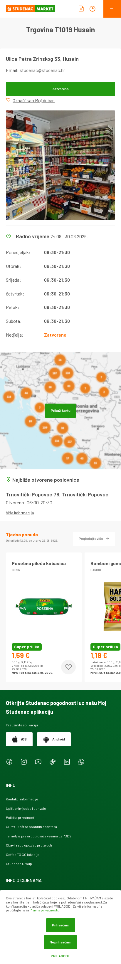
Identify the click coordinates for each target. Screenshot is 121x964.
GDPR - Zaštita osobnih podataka (31, 826)
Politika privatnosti (20, 817)
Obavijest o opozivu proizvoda (29, 845)
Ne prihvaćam (60, 942)
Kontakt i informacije (22, 799)
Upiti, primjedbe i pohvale (26, 808)
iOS (24, 739)
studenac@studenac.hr (42, 70)
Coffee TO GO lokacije (22, 854)
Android (58, 739)
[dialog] (60, 927)
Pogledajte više (91, 538)
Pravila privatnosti (44, 910)
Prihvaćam (60, 925)
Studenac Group (19, 863)
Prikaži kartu (60, 410)
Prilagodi (60, 956)
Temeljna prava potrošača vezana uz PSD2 (38, 836)
